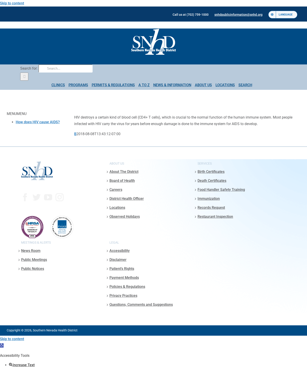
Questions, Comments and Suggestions (141, 304)
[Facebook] (25, 197)
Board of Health (122, 180)
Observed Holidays (124, 216)
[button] (2, 345)
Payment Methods (124, 277)
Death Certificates (212, 180)
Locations (117, 207)
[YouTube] (48, 197)
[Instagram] (60, 197)
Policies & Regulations (127, 286)
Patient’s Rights (121, 269)
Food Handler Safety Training (221, 189)
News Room (30, 251)
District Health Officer (126, 198)
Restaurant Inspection (215, 216)
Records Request (211, 207)
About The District (123, 172)
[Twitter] (37, 197)
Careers (115, 189)
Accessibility (119, 251)
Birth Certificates (211, 172)
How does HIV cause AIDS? (38, 122)
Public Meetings (34, 260)
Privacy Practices (123, 295)
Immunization (209, 198)
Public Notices (32, 269)
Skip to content (12, 3)
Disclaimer (118, 260)
